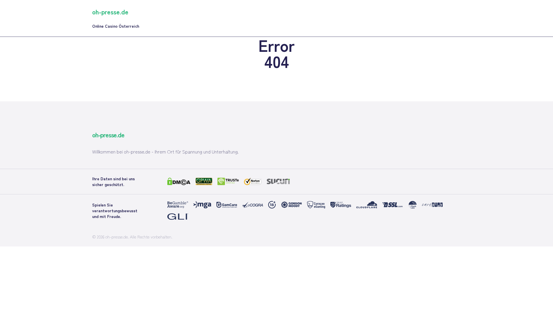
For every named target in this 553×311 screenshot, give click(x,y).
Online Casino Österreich (115, 26)
